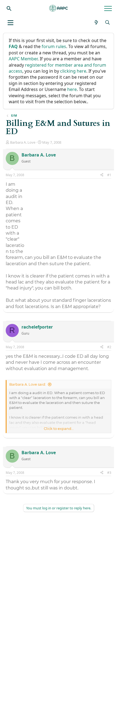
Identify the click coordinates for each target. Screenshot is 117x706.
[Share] (101, 175)
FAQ (13, 46)
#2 (109, 347)
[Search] (9, 8)
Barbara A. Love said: (27, 384)
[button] (10, 22)
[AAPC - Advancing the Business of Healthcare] (58, 8)
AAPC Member (23, 59)
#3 (109, 472)
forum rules (54, 46)
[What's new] (96, 22)
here (72, 89)
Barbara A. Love (22, 142)
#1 (109, 175)
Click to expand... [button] (59, 428)
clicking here (73, 71)
